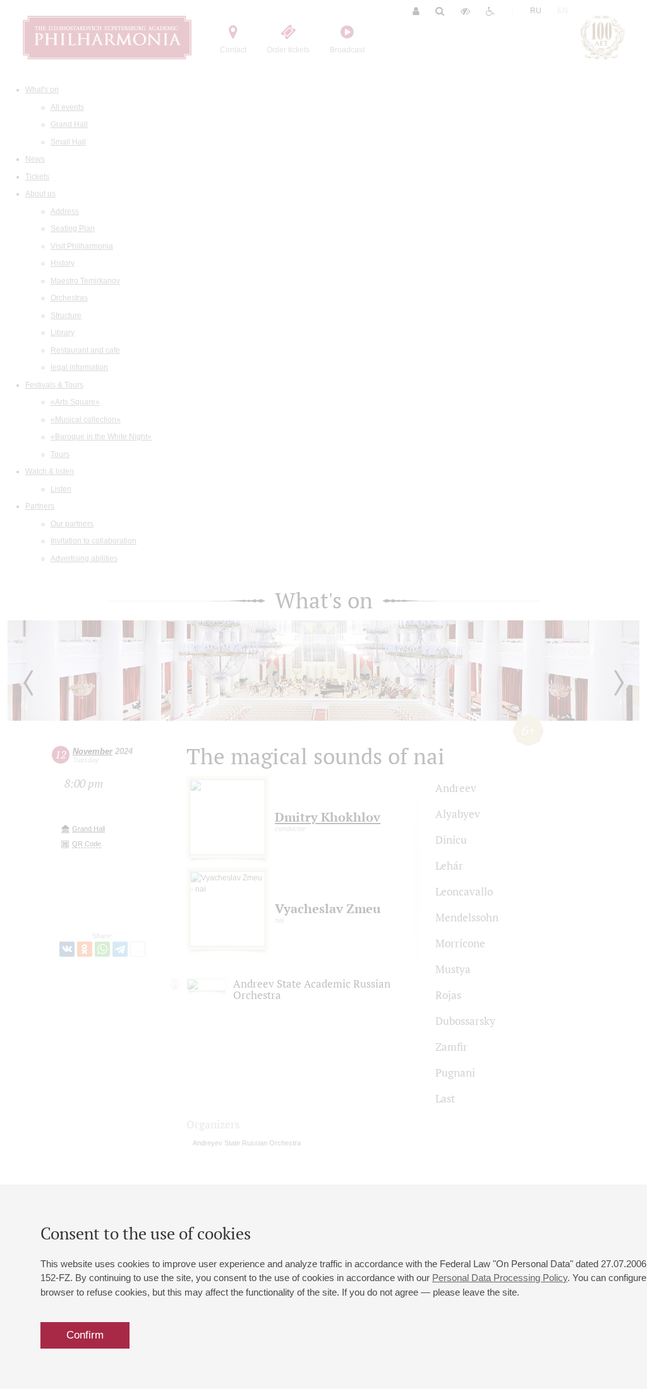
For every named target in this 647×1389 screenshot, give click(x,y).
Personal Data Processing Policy (499, 1277)
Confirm (85, 1335)
